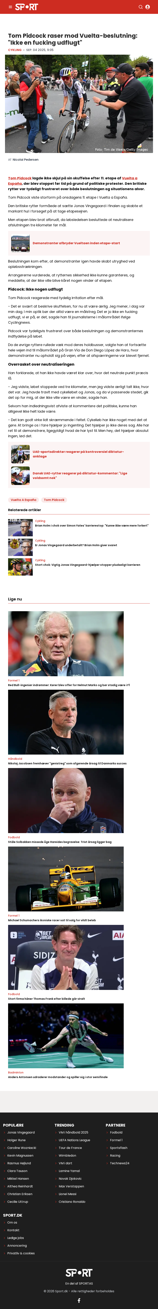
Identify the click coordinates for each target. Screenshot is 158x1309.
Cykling (15, 50)
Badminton (16, 1072)
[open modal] (147, 7)
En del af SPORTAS (79, 1283)
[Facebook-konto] (79, 1300)
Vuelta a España (23, 500)
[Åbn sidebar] (10, 7)
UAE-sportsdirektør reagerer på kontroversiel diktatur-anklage (78, 454)
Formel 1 (13, 680)
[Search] (140, 7)
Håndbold (15, 759)
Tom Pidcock (20, 178)
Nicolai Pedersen (26, 160)
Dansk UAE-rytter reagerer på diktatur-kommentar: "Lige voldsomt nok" (80, 475)
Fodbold (14, 837)
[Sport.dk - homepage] (26, 7)
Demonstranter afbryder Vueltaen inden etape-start (76, 243)
